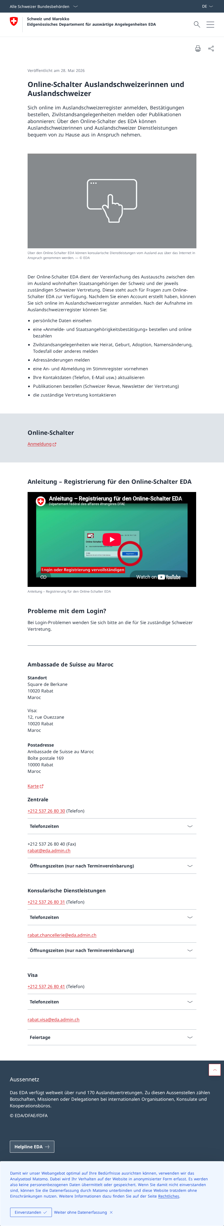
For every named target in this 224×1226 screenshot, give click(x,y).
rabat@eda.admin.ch (49, 851)
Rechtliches (168, 1196)
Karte (33, 786)
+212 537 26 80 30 (46, 811)
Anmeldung (40, 444)
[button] (215, 1070)
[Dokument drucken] (197, 48)
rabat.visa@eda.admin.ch (53, 1020)
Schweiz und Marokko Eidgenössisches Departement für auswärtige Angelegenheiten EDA (91, 21)
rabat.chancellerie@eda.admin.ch (62, 935)
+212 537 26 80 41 (46, 986)
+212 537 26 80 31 (46, 902)
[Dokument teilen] (210, 48)
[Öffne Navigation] (210, 24)
